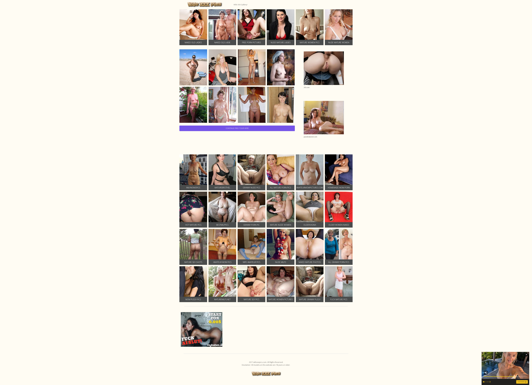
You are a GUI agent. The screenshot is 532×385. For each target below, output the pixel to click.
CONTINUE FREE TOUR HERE (237, 128)
